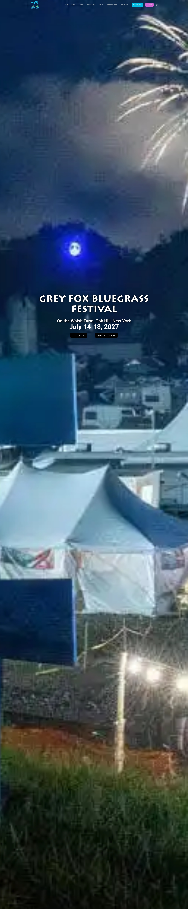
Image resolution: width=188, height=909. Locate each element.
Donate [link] (149, 5)
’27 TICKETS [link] (137, 5)
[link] (35, 5)
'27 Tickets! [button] (79, 335)
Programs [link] (91, 5)
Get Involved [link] (112, 5)
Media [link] (101, 5)
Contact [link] (124, 5)
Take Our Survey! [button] (106, 335)
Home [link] (67, 5)
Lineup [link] (73, 5)
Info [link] (81, 5)
